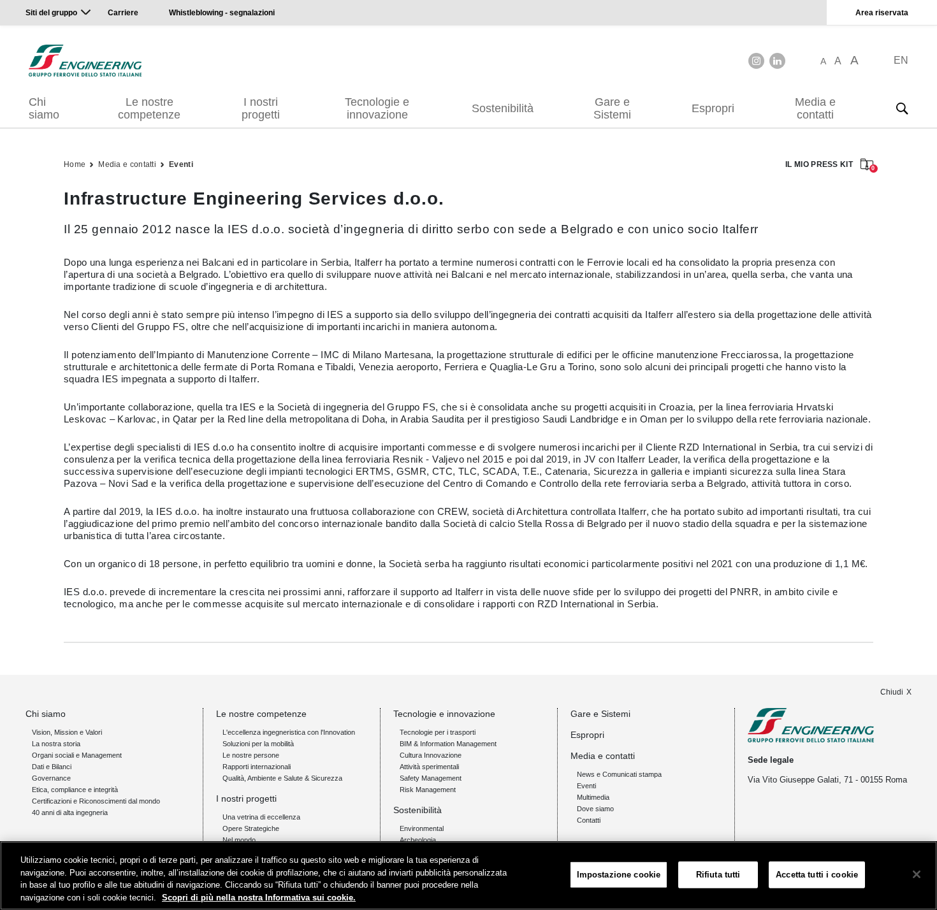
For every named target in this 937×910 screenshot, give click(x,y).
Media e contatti (815, 108)
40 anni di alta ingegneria (70, 812)
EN (901, 60)
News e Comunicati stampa (619, 774)
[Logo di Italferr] (85, 60)
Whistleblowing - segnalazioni (222, 12)
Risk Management (428, 789)
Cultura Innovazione (430, 755)
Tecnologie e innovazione (377, 108)
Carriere (123, 12)
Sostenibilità (503, 108)
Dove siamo (595, 808)
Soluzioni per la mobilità (258, 744)
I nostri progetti (261, 108)
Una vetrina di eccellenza (261, 817)
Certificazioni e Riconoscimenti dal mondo (96, 801)
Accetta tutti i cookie (817, 874)
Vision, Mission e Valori (67, 732)
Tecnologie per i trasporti (438, 732)
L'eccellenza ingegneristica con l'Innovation (288, 732)
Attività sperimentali (429, 766)
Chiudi (891, 692)
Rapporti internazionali (256, 766)
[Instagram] (756, 61)
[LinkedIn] (777, 61)
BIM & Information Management (448, 744)
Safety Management (430, 778)
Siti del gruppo (51, 12)
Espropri (713, 108)
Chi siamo (44, 108)
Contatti (588, 820)
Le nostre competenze (149, 108)
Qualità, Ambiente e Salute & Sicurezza (282, 778)
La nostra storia (56, 744)
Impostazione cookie (618, 874)
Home (74, 164)
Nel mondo (239, 840)
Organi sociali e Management (77, 755)
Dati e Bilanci (51, 766)
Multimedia (593, 797)
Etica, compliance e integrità (75, 789)
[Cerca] (902, 108)
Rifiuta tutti (718, 874)
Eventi (181, 164)
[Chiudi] (917, 874)
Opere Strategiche (250, 828)
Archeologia (418, 840)
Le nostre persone (250, 755)
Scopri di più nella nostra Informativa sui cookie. (259, 897)
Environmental (422, 828)
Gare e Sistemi (612, 108)
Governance (51, 778)
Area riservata (881, 12)
